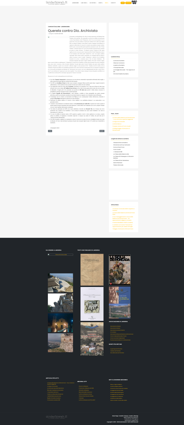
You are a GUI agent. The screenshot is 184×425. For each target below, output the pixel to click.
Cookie (131, 416)
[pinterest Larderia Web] (133, 3)
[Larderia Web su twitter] (134, 1)
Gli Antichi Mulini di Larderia (120, 74)
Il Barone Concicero (118, 63)
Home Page (115, 416)
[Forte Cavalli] (60, 342)
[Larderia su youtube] (136, 1)
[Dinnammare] (60, 282)
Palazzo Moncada (118, 165)
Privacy (126, 416)
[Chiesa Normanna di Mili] (60, 263)
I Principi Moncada (118, 67)
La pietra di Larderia (118, 65)
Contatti (121, 416)
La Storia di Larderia (118, 60)
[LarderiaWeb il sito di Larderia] (56, 3)
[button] (84, 3)
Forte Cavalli (116, 149)
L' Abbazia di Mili (117, 152)
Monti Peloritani (117, 163)
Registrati (128, 2)
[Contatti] (135, 3)
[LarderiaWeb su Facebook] (132, 1)
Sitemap (136, 416)
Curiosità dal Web (58, 33)
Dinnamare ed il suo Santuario (121, 145)
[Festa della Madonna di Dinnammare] (60, 302)
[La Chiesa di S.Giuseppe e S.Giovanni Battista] (60, 322)
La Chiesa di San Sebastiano (121, 160)
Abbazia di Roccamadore (120, 142)
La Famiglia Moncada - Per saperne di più (124, 70)
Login (123, 2)
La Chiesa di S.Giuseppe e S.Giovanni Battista (123, 157)
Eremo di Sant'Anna (118, 147)
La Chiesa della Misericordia (121, 154)
